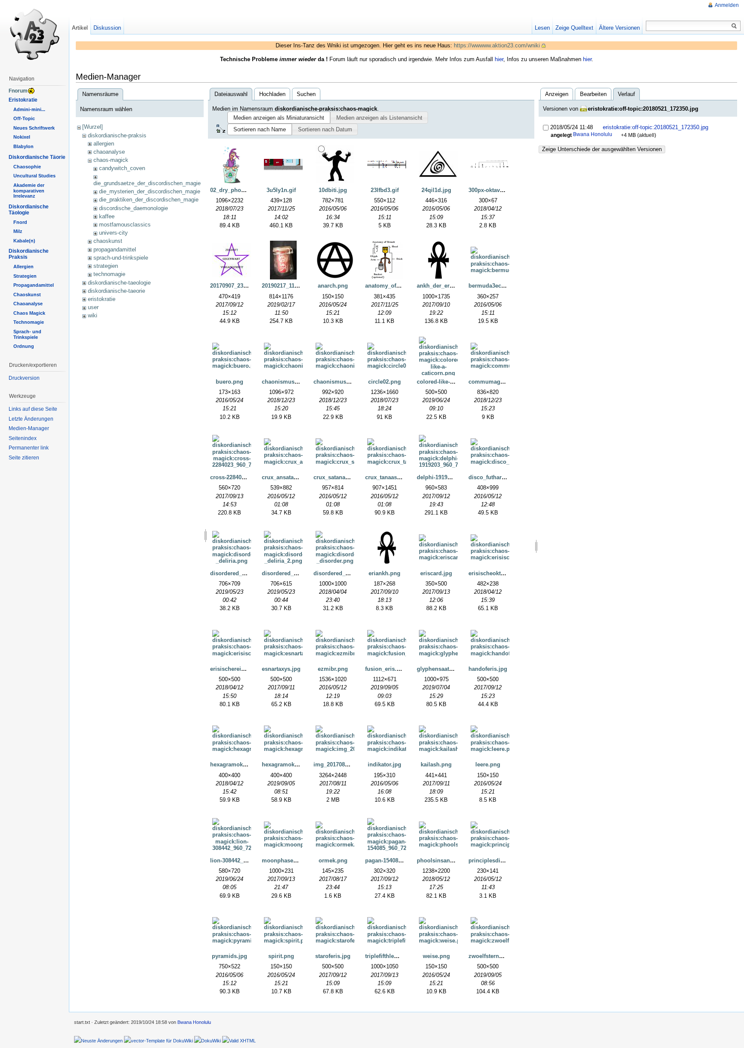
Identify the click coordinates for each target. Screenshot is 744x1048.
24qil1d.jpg (436, 190)
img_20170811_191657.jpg (347, 764)
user (93, 307)
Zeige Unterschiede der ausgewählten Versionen (602, 149)
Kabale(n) (24, 240)
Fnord (20, 222)
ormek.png (333, 860)
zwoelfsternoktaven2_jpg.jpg (506, 956)
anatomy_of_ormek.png (396, 285)
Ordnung (23, 346)
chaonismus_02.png (289, 381)
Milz (17, 231)
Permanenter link (29, 448)
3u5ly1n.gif (281, 190)
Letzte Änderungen (31, 419)
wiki (92, 315)
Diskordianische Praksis (29, 254)
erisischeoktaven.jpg (496, 573)
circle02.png (384, 381)
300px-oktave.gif (490, 190)
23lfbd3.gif (385, 190)
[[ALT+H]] (34, 34)
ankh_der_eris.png (441, 285)
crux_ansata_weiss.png (293, 477)
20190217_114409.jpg (289, 285)
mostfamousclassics (125, 224)
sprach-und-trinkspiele (120, 257)
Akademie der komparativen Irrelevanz (28, 191)
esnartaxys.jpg (281, 669)
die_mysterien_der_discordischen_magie (149, 191)
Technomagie (28, 322)
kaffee (107, 216)
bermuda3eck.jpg (491, 285)
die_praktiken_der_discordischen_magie (148, 199)
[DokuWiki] (207, 1040)
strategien (105, 266)
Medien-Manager (29, 428)
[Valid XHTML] (239, 1040)
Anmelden (727, 5)
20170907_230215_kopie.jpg (246, 285)
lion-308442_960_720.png (243, 860)
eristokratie (101, 299)
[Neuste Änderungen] (98, 1040)
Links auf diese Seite (33, 409)
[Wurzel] (92, 127)
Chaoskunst (27, 294)
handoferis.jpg (487, 669)
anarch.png (333, 285)
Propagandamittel (33, 285)
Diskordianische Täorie (37, 157)
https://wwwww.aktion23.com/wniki (497, 45)
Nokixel (21, 137)
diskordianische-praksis (117, 135)
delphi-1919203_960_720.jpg (454, 477)
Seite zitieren (24, 458)
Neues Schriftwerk (34, 127)
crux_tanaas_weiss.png (396, 477)
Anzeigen (556, 94)
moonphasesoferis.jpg (292, 860)
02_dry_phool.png (234, 190)
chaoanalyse (109, 152)
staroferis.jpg (332, 956)
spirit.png (281, 956)
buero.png (229, 381)
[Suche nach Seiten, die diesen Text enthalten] (734, 26)
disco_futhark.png (492, 477)
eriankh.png (384, 573)
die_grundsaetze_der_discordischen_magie (147, 183)
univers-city (113, 232)
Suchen (306, 94)
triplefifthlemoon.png (393, 956)
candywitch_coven (122, 168)
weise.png (436, 956)
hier (499, 59)
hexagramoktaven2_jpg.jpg (298, 764)
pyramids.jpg (229, 956)
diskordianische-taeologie (119, 282)
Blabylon (23, 146)
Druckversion (24, 378)
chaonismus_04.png (340, 381)
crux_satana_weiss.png (344, 477)
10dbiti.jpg (333, 190)
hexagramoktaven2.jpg (240, 764)
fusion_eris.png (386, 669)
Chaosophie (27, 166)
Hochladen (272, 94)
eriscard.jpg (436, 573)
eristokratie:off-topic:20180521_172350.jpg (643, 108)
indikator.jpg (384, 764)
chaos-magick (110, 160)
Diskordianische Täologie (29, 210)
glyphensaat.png (439, 669)
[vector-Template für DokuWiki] (158, 1040)
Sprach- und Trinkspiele (27, 334)
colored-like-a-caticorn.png (452, 381)
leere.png (487, 764)
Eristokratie (23, 100)
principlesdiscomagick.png (504, 860)
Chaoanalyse (28, 303)
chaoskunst (107, 241)
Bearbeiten (593, 94)
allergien (103, 143)
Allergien (23, 266)
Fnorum (18, 91)
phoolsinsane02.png (444, 860)
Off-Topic (24, 118)
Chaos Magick (29, 313)
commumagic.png (492, 381)
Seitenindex (23, 438)
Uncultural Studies (34, 175)
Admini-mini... (29, 109)
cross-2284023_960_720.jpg (246, 477)
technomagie (109, 274)
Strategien (25, 276)
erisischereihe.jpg (234, 669)
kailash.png (436, 764)
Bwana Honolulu (592, 134)
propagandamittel (114, 249)
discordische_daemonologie (133, 208)
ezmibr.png (333, 669)
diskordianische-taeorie (116, 291)
